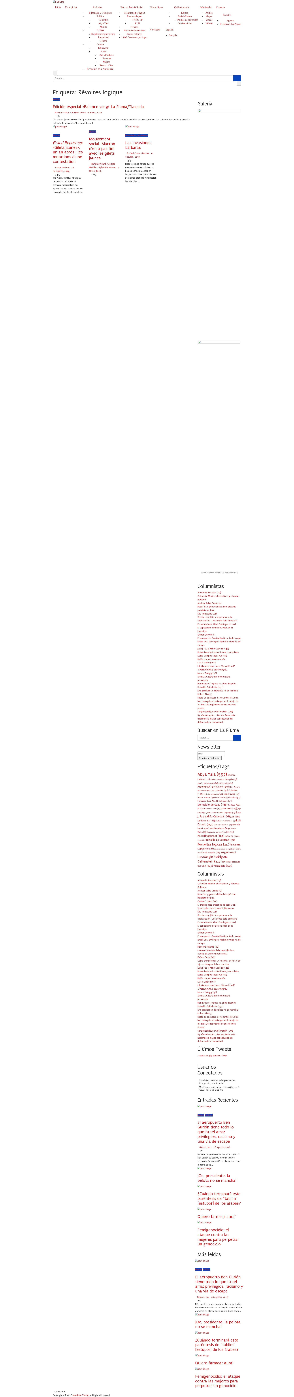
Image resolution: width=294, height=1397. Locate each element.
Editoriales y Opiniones (100, 12)
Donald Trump (230, 794)
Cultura (100, 44)
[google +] (62, 130)
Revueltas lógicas (214, 844)
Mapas (209, 16)
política (229, 836)
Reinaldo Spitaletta (220, 840)
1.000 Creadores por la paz (134, 37)
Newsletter (155, 29)
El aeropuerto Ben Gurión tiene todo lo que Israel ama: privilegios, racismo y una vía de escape (219, 642)
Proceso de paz (134, 16)
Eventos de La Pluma (230, 24)
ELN (137, 23)
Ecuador (234, 797)
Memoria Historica (223, 825)
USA (207, 865)
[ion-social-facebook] (198, 1059)
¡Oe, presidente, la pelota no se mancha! (218, 690)
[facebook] (54, 130)
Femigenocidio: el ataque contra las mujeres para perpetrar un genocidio (218, 1237)
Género (103, 41)
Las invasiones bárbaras (138, 145)
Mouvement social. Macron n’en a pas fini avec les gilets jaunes (102, 148)
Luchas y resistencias (225, 821)
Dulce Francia (221, 798)
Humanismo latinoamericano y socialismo (218, 652)
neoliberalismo (220, 828)
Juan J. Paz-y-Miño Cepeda (221, 812)
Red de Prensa (185, 16)
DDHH (100, 30)
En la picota (71, 7)
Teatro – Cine (106, 65)
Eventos (227, 15)
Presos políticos (134, 34)
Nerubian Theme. (81, 1395)
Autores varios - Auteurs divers (70, 112)
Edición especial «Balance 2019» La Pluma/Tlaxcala (98, 106)
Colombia (103, 20)
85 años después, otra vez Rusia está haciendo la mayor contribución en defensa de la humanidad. (217, 719)
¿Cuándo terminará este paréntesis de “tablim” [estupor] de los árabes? (219, 1198)
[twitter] (58, 130)
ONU (230, 832)
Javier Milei (229, 808)
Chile (222, 786)
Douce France (206, 797)
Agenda (230, 20)
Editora (184, 12)
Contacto (220, 7)
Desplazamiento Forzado (103, 34)
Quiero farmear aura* (217, 1216)
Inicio (58, 7)
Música (106, 62)
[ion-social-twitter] (200, 1059)
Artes (103, 51)
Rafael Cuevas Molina (138, 153)
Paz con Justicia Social (131, 7)
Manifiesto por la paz (134, 12)
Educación (103, 48)
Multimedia (205, 7)
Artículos (97, 7)
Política (100, 16)
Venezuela (222, 865)
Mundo (103, 27)
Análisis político (226, 783)
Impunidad (103, 37)
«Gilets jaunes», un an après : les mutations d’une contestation (68, 152)
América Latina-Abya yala (223, 779)
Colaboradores (185, 23)
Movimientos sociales (134, 30)
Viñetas (209, 23)
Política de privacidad (187, 20)
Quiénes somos (181, 7)
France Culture (62, 167)
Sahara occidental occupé (223, 849)
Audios (209, 12)
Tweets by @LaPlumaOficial (212, 1055)
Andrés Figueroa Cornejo (208, 783)
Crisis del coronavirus (213, 794)
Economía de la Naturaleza (100, 69)
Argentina (206, 786)
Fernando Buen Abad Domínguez (215, 801)
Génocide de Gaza (211, 809)
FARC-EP (137, 20)
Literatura (106, 58)
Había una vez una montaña (212, 659)
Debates (134, 27)
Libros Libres (156, 7)
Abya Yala (103, 23)
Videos (209, 20)
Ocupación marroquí (216, 832)
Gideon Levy (205, 1147)
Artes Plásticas (106, 55)
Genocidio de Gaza (213, 804)
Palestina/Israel (211, 836)
